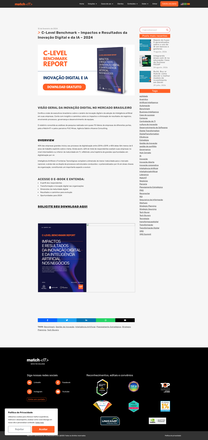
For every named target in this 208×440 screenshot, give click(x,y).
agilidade (144, 96)
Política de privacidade (173, 436)
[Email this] (125, 320)
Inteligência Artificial (85, 327)
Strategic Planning (148, 206)
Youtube (65, 392)
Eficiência (144, 137)
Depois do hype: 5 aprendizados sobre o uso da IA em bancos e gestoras (161, 44)
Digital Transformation (149, 131)
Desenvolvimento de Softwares (154, 127)
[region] (31, 422)
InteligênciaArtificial (149, 171)
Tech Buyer (145, 212)
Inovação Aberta (147, 162)
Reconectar (145, 193)
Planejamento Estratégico (109, 327)
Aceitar (43, 429)
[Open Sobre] (148, 4)
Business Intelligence (149, 112)
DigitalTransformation (149, 134)
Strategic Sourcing (148, 209)
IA (140, 156)
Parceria (143, 184)
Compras (144, 118)
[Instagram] (29, 391)
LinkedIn (37, 382)
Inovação (144, 159)
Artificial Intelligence (149, 102)
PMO (142, 190)
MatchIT (143, 178)
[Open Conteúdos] (137, 4)
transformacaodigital (149, 222)
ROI (141, 196)
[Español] (188, 4)
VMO (142, 231)
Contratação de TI (148, 121)
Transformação (146, 225)
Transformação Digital (149, 228)
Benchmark (49, 327)
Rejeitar (19, 429)
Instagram (38, 392)
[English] (182, 4)
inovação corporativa (149, 165)
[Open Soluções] (96, 4)
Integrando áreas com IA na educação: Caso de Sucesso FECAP (161, 60)
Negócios (144, 181)
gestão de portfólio (148, 146)
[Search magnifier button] (167, 30)
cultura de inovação (148, 124)
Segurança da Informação (151, 200)
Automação (145, 105)
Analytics (144, 99)
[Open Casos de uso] (113, 4)
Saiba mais (39, 423)
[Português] (185, 4)
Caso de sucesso (147, 115)
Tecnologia (144, 218)
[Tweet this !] (67, 320)
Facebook (66, 382)
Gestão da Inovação (65, 327)
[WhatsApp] (105, 320)
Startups (143, 203)
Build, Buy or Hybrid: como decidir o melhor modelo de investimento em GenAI (161, 76)
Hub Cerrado (145, 153)
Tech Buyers (53, 330)
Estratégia (144, 140)
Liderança (144, 174)
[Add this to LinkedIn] (86, 320)
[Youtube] (57, 391)
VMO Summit (145, 234)
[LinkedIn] (29, 382)
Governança (145, 149)
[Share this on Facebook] (47, 320)
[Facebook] (57, 382)
